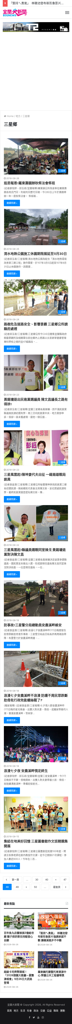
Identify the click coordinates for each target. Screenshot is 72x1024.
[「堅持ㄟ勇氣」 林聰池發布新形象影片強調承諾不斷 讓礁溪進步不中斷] (53, 921)
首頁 (9, 1010)
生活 (22, 1010)
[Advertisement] (36, 70)
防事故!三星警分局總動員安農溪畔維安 (33, 625)
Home (10, 116)
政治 (36, 1010)
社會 (29, 1010)
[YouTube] (38, 1017)
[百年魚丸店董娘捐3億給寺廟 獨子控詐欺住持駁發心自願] (19, 920)
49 (17, 886)
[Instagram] (42, 1017)
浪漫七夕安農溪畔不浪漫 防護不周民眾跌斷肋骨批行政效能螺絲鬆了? (36, 697)
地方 (18, 116)
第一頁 (15, 879)
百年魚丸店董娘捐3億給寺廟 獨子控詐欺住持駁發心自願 (19, 936)
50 (35, 886)
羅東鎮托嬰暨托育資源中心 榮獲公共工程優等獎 (52, 973)
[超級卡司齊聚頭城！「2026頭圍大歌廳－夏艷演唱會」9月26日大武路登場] (19, 959)
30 (36, 879)
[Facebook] (29, 1017)
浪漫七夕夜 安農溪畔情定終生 (26, 771)
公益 (49, 1010)
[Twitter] (34, 1017)
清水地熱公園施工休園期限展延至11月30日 (35, 253)
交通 (42, 1010)
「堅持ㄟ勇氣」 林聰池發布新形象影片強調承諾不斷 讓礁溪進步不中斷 (53, 936)
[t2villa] (36, 26)
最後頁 (56, 886)
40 (46, 879)
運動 (62, 1010)
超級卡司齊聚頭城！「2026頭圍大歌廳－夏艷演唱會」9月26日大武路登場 (19, 977)
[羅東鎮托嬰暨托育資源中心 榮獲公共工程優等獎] (53, 959)
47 (65, 879)
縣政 (56, 1010)
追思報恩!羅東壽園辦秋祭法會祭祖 (29, 183)
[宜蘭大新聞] (16, 12)
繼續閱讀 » (12, 203)
